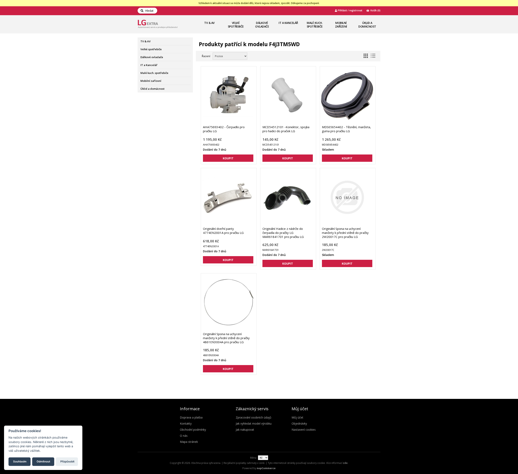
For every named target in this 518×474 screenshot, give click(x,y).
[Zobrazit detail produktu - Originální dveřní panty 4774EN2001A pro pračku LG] (228, 197)
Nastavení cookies (304, 429)
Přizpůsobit (67, 461)
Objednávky (299, 423)
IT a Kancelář (288, 23)
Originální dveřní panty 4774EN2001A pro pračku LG (223, 231)
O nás (184, 436)
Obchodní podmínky (193, 429)
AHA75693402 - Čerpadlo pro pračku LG (224, 129)
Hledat (148, 11)
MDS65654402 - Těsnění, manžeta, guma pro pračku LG (346, 129)
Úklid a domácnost (367, 24)
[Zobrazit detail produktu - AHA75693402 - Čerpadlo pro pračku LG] (228, 95)
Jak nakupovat (245, 429)
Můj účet (297, 417)
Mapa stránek (189, 442)
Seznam (372, 55)
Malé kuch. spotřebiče (315, 24)
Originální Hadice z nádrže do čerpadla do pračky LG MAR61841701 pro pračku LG (283, 233)
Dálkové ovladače (262, 24)
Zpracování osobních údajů (253, 417)
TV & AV (209, 23)
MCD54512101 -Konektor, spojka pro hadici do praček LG (285, 129)
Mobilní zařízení (341, 24)
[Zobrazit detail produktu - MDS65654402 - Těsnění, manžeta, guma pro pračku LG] (347, 95)
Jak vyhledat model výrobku (254, 423)
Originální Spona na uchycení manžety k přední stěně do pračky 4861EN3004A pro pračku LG (226, 338)
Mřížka (365, 55)
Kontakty (186, 423)
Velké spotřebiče (236, 24)
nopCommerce (266, 468)
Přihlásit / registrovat (349, 10)
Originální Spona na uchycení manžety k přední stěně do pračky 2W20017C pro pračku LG (345, 233)
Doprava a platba (191, 417)
